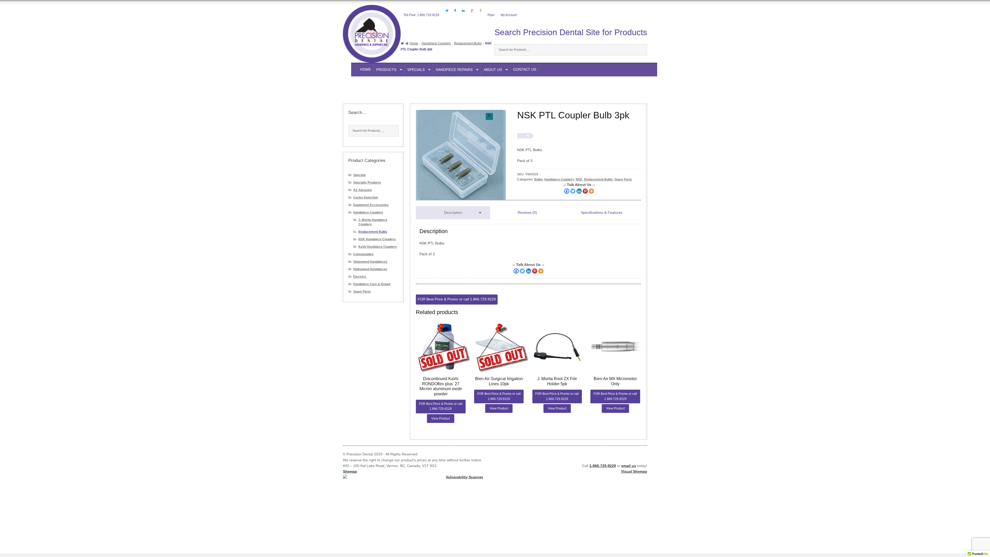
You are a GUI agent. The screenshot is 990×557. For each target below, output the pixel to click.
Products (386, 70)
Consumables (363, 254)
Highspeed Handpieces (370, 269)
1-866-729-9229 (602, 466)
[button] (489, 116)
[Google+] (472, 13)
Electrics (359, 276)
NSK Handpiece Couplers (377, 239)
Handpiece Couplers (436, 43)
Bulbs (538, 179)
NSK (579, 179)
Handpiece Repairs (454, 70)
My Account (509, 15)
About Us (493, 70)
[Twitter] (447, 13)
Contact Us (524, 69)
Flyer (491, 15)
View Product (440, 418)
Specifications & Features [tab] (601, 213)
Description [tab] (453, 213)
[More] (591, 191)
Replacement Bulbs (468, 43)
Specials (416, 70)
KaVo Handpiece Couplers (377, 247)
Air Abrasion (362, 190)
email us (628, 466)
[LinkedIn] (463, 13)
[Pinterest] (585, 191)
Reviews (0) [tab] (527, 213)
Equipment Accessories (371, 205)
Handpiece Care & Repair (372, 284)
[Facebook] (455, 13)
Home (365, 69)
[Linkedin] (579, 191)
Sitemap (350, 471)
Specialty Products (367, 182)
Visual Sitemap (634, 471)
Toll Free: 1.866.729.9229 (421, 15)
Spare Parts (623, 179)
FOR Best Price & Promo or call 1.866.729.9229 (457, 299)
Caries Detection (365, 197)
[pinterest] (480, 13)
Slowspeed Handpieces (370, 262)
